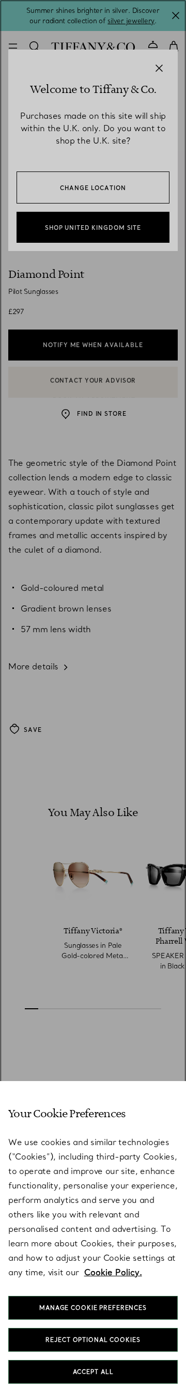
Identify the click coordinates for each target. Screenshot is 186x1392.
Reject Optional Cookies (92, 1339)
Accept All (93, 1371)
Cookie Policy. (113, 1272)
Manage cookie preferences (93, 1307)
